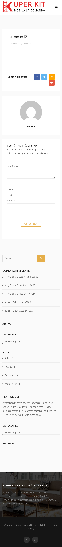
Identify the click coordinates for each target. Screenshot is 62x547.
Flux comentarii (12, 375)
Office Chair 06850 (26, 293)
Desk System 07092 (23, 310)
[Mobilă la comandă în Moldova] (23, 6)
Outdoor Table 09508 (27, 276)
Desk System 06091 (26, 285)
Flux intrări (10, 366)
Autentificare (11, 358)
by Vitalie (12, 43)
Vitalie (31, 126)
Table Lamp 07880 (22, 302)
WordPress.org (12, 383)
